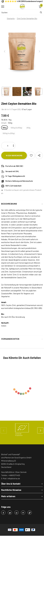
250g (28, 128)
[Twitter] (10, 512)
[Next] (39, 51)
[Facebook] (3, 512)
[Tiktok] (30, 512)
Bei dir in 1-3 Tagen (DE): (11, 109)
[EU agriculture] (22, 429)
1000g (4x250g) (9, 133)
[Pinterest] (23, 512)
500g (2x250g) (16, 128)
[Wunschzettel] (31, 155)
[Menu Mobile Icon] (2, 6)
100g (4, 128)
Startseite (11, 18)
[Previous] (5, 51)
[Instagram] (16, 512)
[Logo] (23, 7)
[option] (22, 51)
